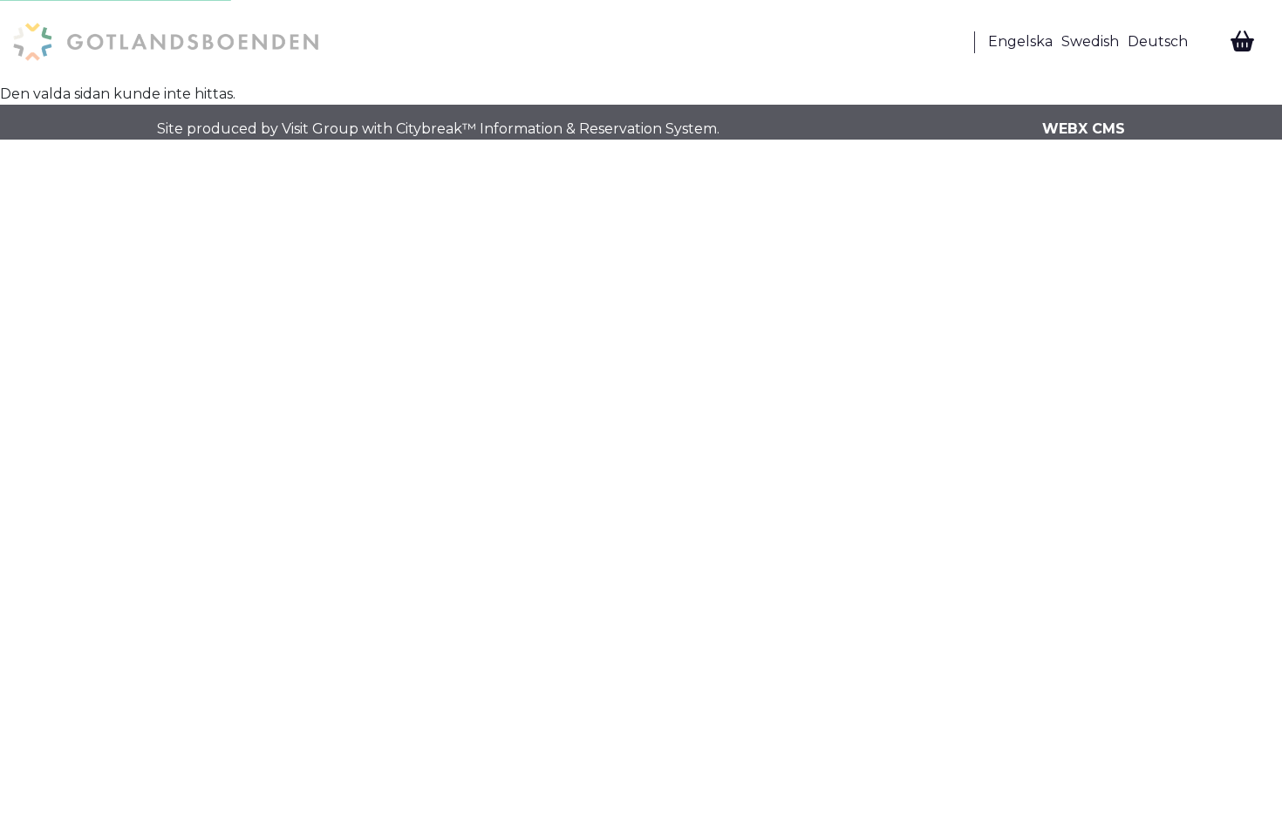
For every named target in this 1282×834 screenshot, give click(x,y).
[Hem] (165, 42)
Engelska (1020, 41)
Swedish (1090, 41)
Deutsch (1158, 41)
